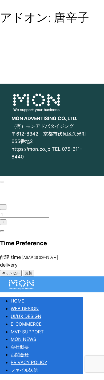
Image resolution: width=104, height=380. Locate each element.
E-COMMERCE (26, 324)
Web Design (25, 308)
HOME (17, 301)
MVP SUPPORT (27, 331)
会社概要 (20, 347)
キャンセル (10, 273)
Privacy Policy (29, 362)
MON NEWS (23, 339)
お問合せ (20, 354)
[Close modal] (2, 181)
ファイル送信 (24, 370)
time (11, 257)
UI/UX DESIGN (26, 316)
